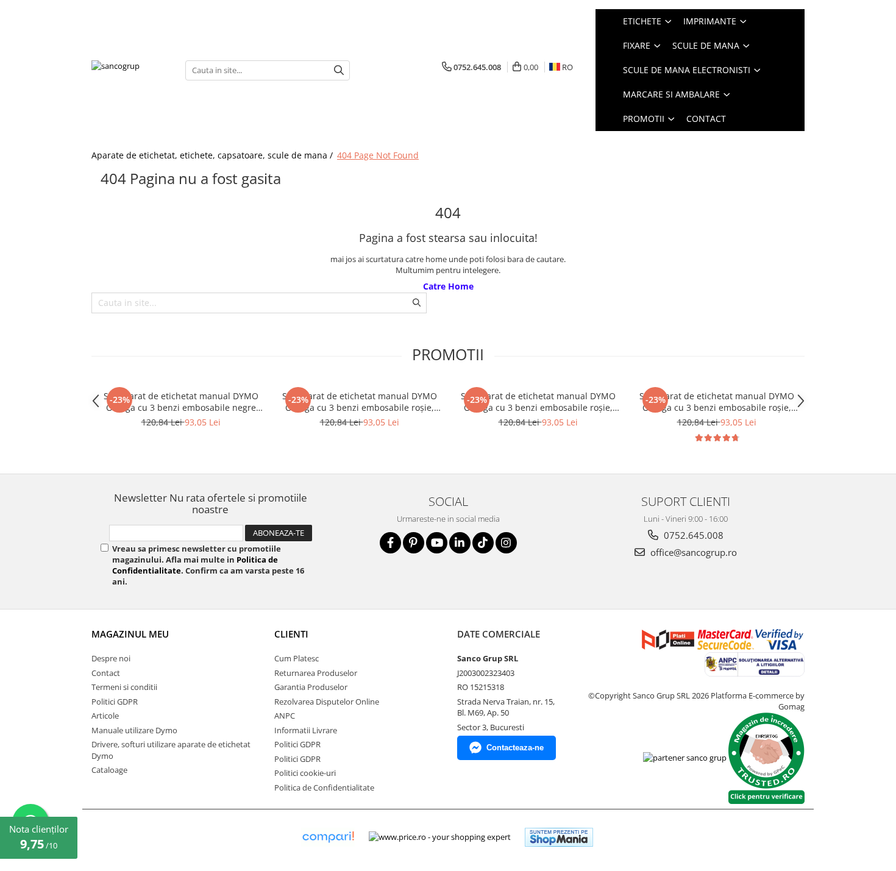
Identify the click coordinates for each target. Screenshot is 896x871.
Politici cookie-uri (305, 772)
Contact (706, 118)
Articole (105, 715)
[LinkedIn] (460, 542)
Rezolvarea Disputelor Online (326, 701)
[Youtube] (436, 542)
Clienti (291, 634)
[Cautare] (339, 70)
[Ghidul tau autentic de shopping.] (328, 837)
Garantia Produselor (310, 686)
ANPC (284, 715)
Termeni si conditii (124, 686)
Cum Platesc (296, 658)
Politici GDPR (114, 701)
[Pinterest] (413, 542)
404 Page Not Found (378, 155)
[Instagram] (506, 542)
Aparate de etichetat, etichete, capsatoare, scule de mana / (213, 155)
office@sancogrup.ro (692, 552)
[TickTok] (483, 542)
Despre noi (110, 658)
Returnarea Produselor (315, 672)
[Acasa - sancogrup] (129, 69)
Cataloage (109, 769)
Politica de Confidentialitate (324, 787)
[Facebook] (390, 542)
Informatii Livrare (305, 730)
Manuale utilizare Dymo (134, 730)
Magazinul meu (130, 634)
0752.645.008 (692, 535)
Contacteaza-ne (515, 747)
